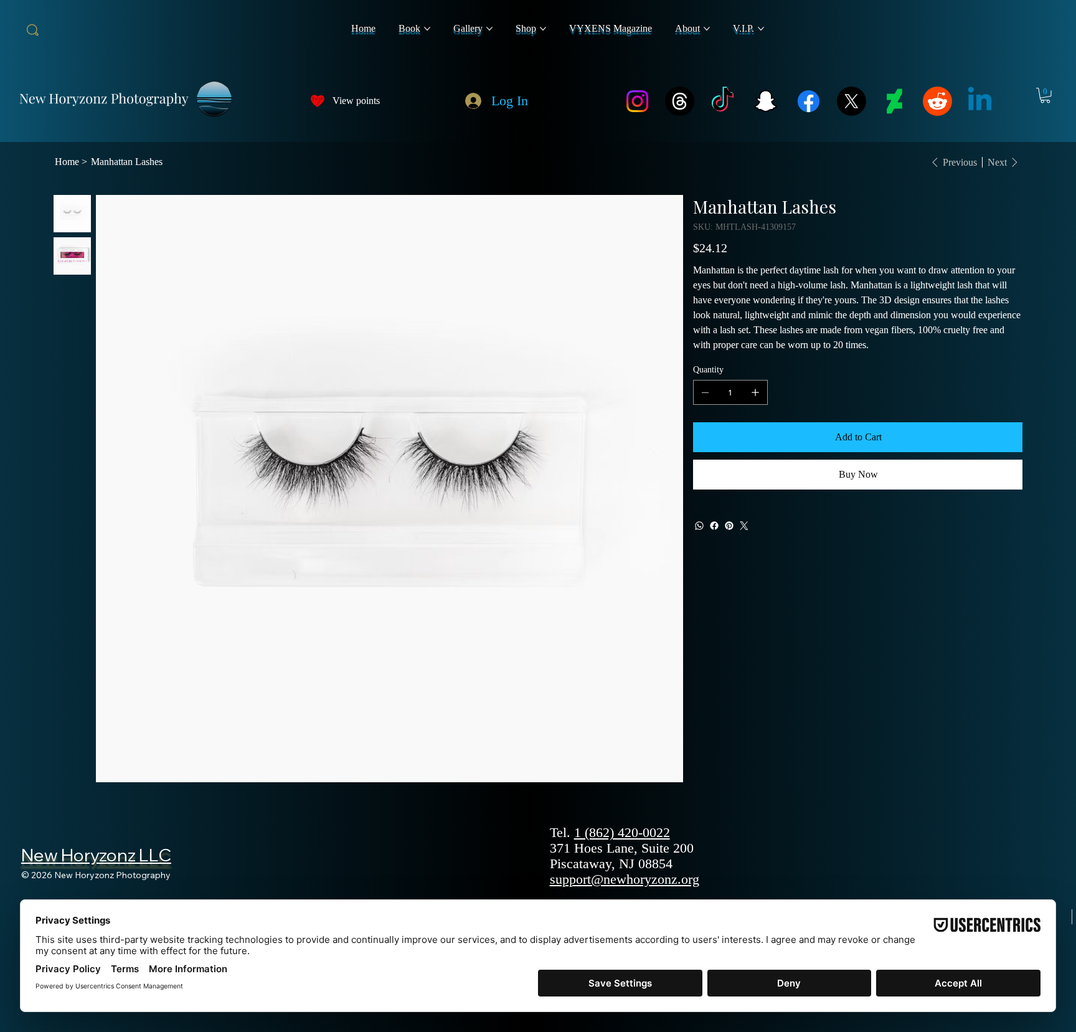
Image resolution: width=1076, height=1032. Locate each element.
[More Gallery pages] (489, 29)
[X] (851, 101)
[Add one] (755, 392)
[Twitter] (744, 525)
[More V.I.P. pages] (761, 29)
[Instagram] (637, 101)
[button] (1045, 95)
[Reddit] (937, 101)
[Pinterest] (729, 525)
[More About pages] (707, 29)
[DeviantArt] (894, 101)
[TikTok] (722, 101)
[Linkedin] (979, 101)
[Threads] (679, 101)
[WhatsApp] (699, 525)
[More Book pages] (427, 29)
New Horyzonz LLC (96, 855)
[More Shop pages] (543, 29)
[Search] (32, 30)
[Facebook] (808, 101)
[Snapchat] (765, 101)
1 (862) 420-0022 (622, 832)
